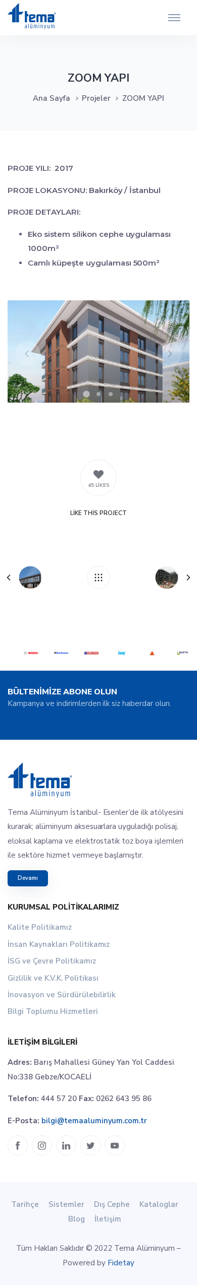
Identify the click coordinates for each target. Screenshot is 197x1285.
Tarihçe (25, 1204)
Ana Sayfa (51, 98)
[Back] (98, 577)
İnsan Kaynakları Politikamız (59, 944)
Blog (76, 1219)
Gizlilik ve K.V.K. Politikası (53, 978)
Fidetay (121, 1263)
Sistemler (66, 1204)
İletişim (107, 1219)
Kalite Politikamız (40, 927)
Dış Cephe (112, 1204)
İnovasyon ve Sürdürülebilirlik (62, 995)
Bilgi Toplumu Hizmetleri (53, 1011)
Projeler (96, 98)
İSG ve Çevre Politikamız (52, 961)
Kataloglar (158, 1204)
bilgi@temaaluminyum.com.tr (94, 1121)
